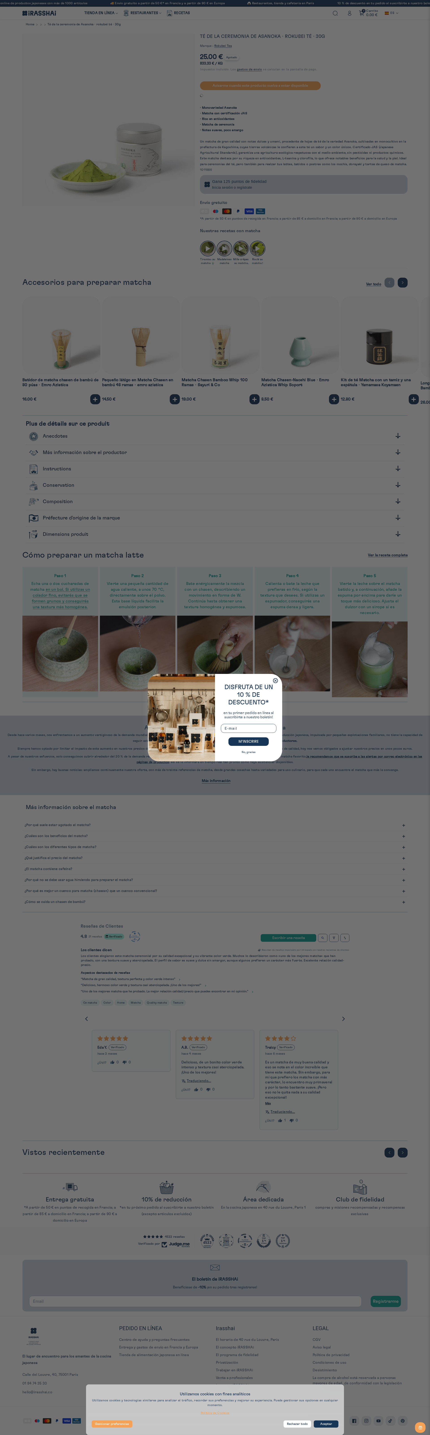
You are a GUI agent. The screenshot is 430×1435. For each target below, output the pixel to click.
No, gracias (249, 752)
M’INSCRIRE (249, 741)
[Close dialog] (275, 680)
